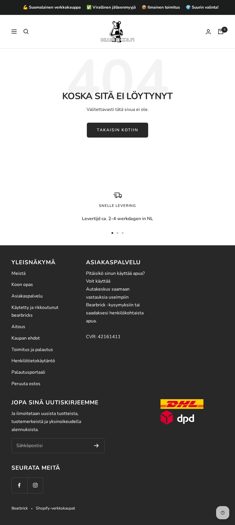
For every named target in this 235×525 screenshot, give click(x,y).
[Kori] (221, 31)
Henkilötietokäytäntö (33, 361)
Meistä (18, 273)
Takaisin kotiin (117, 130)
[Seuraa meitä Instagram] (35, 485)
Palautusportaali (28, 372)
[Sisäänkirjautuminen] (208, 31)
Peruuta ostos (25, 384)
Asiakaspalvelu (27, 296)
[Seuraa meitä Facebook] (19, 485)
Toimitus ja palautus (32, 349)
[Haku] (26, 31)
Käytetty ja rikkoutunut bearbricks (34, 311)
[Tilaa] (96, 446)
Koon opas (22, 284)
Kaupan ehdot (25, 338)
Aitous (18, 327)
